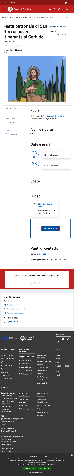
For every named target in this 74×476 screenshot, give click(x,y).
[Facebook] (44, 9)
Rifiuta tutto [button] (44, 468)
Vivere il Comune (15, 17)
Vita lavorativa (24, 363)
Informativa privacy (43, 405)
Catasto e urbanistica (26, 370)
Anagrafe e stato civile (26, 356)
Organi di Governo (7, 355)
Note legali (40, 409)
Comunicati (59, 358)
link (55, 464)
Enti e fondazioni (6, 365)
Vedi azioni (63, 27)
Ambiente (40, 373)
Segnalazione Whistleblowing (42, 400)
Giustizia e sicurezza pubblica (44, 362)
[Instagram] (54, 9)
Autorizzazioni (42, 383)
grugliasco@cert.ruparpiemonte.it (12, 419)
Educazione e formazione (41, 356)
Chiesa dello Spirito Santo (44, 205)
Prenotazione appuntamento (24, 394)
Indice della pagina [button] (11, 108)
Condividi (53, 27)
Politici (3, 369)
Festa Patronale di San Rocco (53, 116)
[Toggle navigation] (4, 9)
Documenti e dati (6, 378)
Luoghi (58, 371)
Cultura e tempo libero (26, 360)
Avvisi (57, 362)
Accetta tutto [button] (29, 468)
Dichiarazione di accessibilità (42, 413)
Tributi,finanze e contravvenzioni (42, 368)
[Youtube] (49, 9)
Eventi (25, 17)
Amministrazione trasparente (43, 394)
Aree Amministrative (8, 358)
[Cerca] (70, 9)
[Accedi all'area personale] (65, 2)
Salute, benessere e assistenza (43, 378)
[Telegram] (59, 9)
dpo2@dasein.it (10, 431)
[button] (37, 473)
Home (4, 17)
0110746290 (41, 254)
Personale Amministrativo (6, 373)
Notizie (58, 355)
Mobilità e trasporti (25, 374)
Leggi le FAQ (23, 405)
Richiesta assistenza (26, 409)
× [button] (72, 455)
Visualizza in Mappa (50, 229)
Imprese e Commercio (26, 367)
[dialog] (37, 464)
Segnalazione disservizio (23, 400)
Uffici (3, 362)
